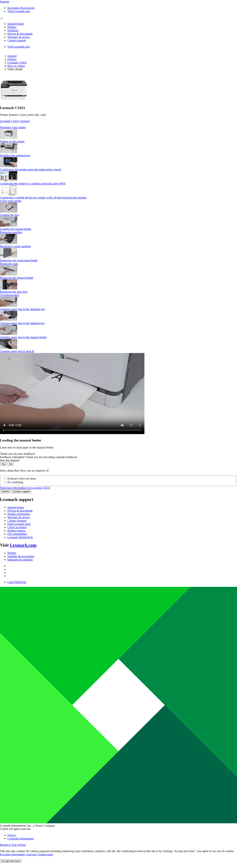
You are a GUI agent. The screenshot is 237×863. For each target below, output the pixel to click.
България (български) (21, 7)
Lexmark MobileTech (20, 537)
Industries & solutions (20, 559)
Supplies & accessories (20, 556)
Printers (11, 59)
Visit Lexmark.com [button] (18, 11)
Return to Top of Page (13, 844)
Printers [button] (11, 27)
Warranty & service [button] (18, 37)
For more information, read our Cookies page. (27, 854)
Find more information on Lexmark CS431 (25, 487)
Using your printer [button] (10, 200)
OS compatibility (17, 533)
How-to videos (16, 65)
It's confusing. (15, 482)
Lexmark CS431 (17, 62)
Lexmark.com (23, 545)
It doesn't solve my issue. (21, 478)
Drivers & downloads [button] (20, 33)
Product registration (18, 514)
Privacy (11, 835)
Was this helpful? (10, 460)
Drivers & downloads (20, 510)
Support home (15, 507)
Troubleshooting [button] (9, 295)
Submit (5, 491)
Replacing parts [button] (9, 263)
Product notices (16, 530)
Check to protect (17, 527)
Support (12, 55)
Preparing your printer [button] (13, 127)
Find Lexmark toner (19, 524)
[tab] (118, 127)
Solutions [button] (12, 30)
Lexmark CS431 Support (14, 121)
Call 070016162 (16, 582)
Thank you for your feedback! (17, 453)
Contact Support (16, 520)
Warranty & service (18, 517)
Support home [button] (15, 23)
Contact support (21, 491)
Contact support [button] (16, 40)
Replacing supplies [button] (11, 232)
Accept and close (10, 861)
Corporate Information (20, 838)
